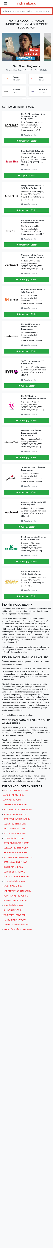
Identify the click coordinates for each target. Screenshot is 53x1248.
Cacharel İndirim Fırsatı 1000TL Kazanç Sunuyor (32, 256)
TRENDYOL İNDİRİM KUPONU (16, 925)
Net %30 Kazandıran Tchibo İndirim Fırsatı (31, 572)
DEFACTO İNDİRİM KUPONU (15, 829)
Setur (19, 77)
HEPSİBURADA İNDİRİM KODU (16, 853)
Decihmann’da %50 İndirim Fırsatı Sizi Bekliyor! (33, 538)
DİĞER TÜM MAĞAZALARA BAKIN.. (18, 929)
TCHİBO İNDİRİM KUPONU (15, 920)
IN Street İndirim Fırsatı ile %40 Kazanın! (33, 290)
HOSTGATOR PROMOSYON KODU (18, 857)
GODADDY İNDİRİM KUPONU (16, 848)
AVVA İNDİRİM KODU (12, 800)
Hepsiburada (44, 77)
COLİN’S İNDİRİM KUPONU (15, 824)
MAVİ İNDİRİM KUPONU (13, 886)
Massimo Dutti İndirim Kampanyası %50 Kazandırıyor (31, 433)
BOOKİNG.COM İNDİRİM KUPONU (18, 809)
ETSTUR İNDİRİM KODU (14, 838)
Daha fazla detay (30, 135)
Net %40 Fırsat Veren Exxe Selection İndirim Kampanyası (33, 116)
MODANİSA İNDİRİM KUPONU (16, 896)
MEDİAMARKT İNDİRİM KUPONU (17, 891)
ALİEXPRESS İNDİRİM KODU (15, 790)
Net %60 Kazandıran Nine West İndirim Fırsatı (32, 221)
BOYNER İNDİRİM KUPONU (15, 814)
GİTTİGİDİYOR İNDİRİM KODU (16, 843)
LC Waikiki (21, 89)
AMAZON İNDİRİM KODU (13, 795)
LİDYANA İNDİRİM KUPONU (15, 881)
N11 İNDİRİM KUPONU (13, 910)
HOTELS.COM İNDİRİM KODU (16, 862)
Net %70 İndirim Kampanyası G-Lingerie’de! (33, 397)
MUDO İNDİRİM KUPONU (14, 905)
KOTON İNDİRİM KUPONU (14, 872)
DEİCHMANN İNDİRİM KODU (15, 833)
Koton (42, 89)
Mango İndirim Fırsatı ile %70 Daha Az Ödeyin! (32, 187)
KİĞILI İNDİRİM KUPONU (14, 867)
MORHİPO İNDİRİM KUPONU (15, 901)
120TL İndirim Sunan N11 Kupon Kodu (32, 362)
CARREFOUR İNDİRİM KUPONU (17, 819)
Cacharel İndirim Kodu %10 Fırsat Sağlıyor (33, 503)
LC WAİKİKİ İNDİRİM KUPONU (16, 877)
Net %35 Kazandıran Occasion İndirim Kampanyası (30, 326)
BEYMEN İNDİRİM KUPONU (15, 805)
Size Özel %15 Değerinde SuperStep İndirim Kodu (32, 152)
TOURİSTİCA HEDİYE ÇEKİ (15, 915)
